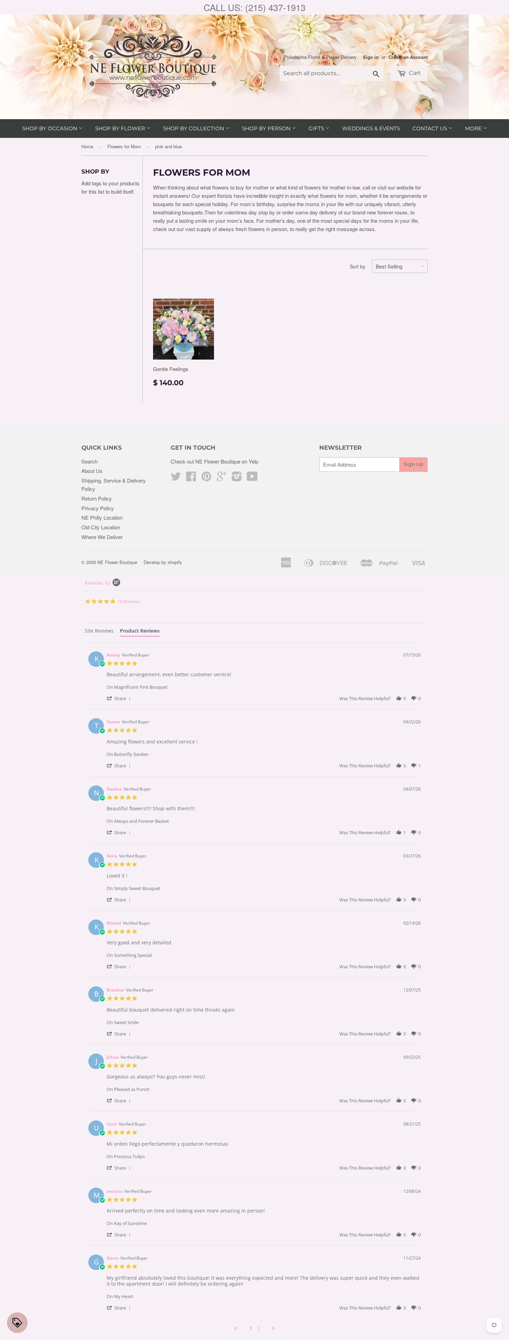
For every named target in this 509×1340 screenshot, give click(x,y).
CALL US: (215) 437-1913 (254, 7)
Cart (414, 73)
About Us (91, 470)
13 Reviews (128, 601)
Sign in (370, 57)
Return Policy (96, 498)
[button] (120, 698)
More (474, 128)
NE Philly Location (102, 517)
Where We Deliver (102, 536)
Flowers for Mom (124, 146)
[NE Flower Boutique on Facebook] (191, 478)
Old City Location (100, 527)
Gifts (317, 128)
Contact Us (430, 128)
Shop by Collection (194, 128)
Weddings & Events (371, 128)
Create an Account (408, 57)
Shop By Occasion (50, 128)
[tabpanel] (254, 987)
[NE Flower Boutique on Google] (221, 478)
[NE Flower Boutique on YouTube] (252, 478)
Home (87, 146)
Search (89, 461)
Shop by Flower (120, 128)
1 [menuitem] (250, 1328)
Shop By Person (267, 128)
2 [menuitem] (258, 1328)
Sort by (357, 266)
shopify (175, 562)
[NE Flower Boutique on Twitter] (176, 478)
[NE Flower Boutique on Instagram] (237, 478)
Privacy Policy (97, 508)
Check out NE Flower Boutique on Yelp (214, 461)
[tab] (99, 632)
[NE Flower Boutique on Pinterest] (206, 478)
